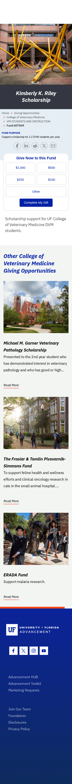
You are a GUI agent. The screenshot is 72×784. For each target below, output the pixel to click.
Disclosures (17, 722)
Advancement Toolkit (24, 683)
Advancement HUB (23, 677)
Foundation (17, 715)
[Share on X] (45, 146)
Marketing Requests (23, 690)
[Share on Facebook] (18, 146)
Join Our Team (19, 709)
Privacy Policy (19, 728)
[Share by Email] (53, 146)
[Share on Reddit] (35, 146)
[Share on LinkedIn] (27, 146)
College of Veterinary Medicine (26, 117)
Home (5, 113)
